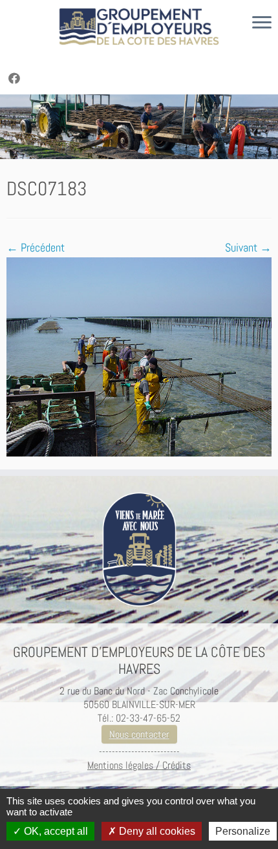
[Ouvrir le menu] (262, 23)
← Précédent (35, 247)
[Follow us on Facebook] (16, 78)
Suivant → (248, 247)
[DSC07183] (139, 355)
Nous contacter (139, 734)
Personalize (242, 831)
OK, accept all (54, 831)
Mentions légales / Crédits (139, 765)
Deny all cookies (155, 831)
